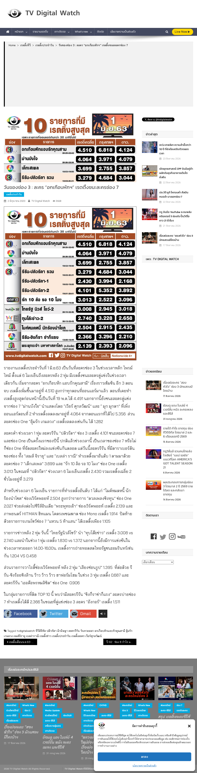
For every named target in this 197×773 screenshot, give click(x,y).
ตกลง (144, 757)
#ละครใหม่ (11, 705)
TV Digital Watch (41, 201)
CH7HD (103, 705)
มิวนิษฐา (62, 631)
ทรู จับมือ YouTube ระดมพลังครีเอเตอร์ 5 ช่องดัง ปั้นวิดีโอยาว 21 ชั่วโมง (175, 216)
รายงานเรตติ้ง (40, 32)
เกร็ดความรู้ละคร (53, 726)
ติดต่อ (100, 32)
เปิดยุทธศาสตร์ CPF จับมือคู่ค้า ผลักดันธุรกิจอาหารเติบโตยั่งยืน (176, 173)
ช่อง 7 (179, 705)
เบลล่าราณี (32, 636)
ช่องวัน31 (67, 715)
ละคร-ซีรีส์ (11, 715)
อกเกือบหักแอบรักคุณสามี (109, 631)
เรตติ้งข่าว (45, 636)
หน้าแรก (19, 32)
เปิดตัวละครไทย (90, 726)
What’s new (81, 32)
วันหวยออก (87, 631)
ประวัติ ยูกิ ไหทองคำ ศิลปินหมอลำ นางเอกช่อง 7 (173, 194)
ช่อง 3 (27, 710)
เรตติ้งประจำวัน (14, 194)
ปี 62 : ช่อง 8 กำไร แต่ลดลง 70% (121, 642)
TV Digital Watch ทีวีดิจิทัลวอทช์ (81, 768)
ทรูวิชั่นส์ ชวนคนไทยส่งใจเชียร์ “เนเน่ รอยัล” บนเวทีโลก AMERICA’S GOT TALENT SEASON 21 (178, 459)
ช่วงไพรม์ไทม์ (12, 710)
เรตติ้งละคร (78, 636)
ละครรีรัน (74, 631)
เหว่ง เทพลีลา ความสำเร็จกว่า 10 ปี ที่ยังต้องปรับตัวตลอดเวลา (175, 149)
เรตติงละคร (182, 710)
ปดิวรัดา (52, 631)
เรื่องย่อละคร (12, 720)
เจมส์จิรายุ (19, 636)
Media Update (52, 710)
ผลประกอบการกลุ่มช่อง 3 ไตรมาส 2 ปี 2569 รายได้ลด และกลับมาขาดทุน (178, 488)
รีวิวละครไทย (89, 715)
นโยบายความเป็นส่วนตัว (144, 765)
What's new (28, 705)
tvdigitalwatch (26, 631)
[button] (189, 726)
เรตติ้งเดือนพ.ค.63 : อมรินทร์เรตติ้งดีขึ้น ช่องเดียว (23, 642)
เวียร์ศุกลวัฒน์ (93, 636)
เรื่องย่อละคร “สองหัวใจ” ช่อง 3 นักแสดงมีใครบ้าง (176, 238)
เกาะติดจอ (60, 32)
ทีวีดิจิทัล (41, 631)
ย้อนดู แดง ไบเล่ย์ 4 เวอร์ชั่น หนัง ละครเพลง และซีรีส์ (178, 409)
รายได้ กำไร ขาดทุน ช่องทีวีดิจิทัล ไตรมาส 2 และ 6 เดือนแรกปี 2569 (178, 432)
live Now (181, 31)
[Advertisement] (99, 77)
